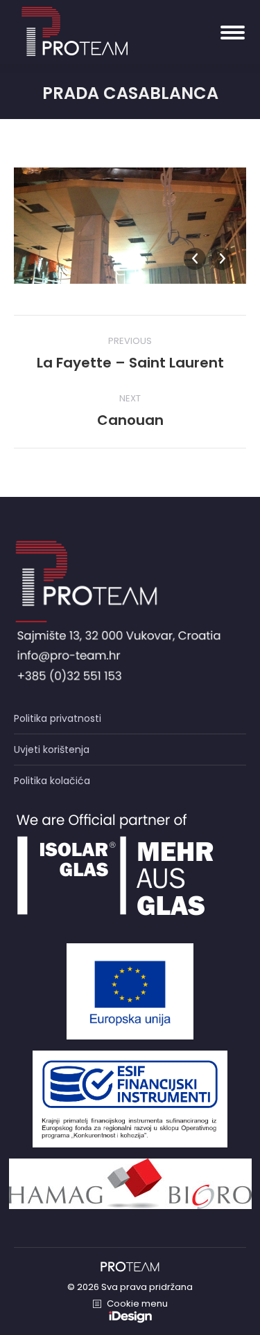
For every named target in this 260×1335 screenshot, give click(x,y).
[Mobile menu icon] (232, 32)
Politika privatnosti (57, 718)
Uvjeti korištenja (51, 749)
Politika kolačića (52, 781)
